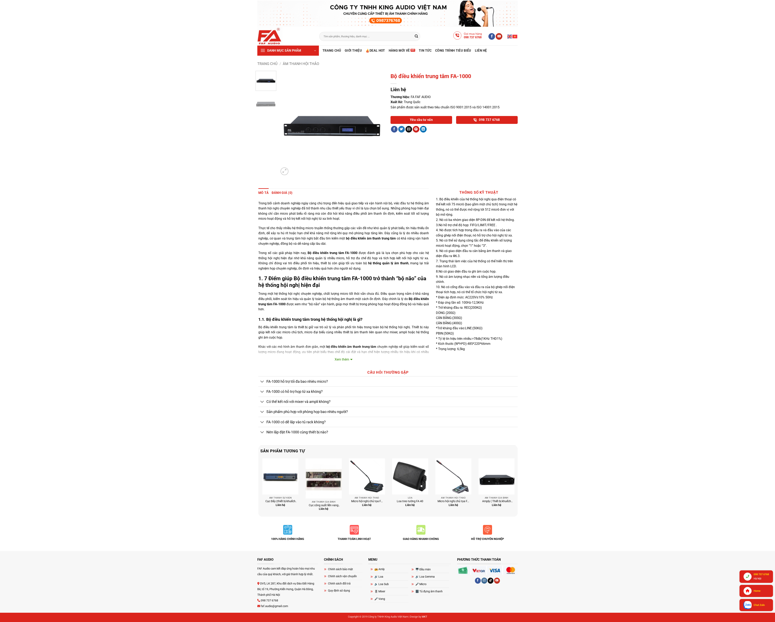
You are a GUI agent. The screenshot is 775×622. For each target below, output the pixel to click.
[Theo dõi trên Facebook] (491, 36)
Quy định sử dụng (339, 590)
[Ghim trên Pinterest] (416, 129)
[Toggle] (262, 381)
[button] (288, 51)
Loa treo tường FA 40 (410, 501)
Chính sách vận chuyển (342, 576)
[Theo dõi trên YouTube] (499, 36)
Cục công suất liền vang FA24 (323, 505)
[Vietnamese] (515, 36)
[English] (509, 36)
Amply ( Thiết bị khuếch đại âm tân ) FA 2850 (496, 501)
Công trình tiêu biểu (453, 50)
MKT (424, 616)
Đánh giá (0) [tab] (282, 193)
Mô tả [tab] (263, 193)
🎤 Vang (379, 598)
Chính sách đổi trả (339, 583)
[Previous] (286, 123)
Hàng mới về (399, 50)
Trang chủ (332, 50)
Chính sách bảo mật (340, 569)
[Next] (377, 123)
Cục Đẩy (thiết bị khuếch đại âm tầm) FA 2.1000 (280, 501)
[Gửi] (416, 36)
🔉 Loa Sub (381, 584)
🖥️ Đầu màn (423, 569)
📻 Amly (379, 569)
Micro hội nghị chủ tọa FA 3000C (453, 501)
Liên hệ (481, 50)
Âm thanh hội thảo (301, 64)
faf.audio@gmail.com (274, 606)
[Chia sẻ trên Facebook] (394, 129)
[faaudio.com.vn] (285, 36)
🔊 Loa (378, 576)
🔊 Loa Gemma (425, 576)
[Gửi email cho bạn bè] (408, 129)
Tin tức (425, 50)
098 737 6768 (489, 120)
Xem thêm (342, 359)
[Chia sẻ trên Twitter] (401, 129)
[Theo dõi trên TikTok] (490, 581)
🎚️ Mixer (379, 591)
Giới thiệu (353, 50)
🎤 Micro (420, 584)
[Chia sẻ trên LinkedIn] (423, 129)
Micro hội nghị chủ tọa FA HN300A (367, 501)
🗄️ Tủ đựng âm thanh (429, 591)
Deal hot (377, 50)
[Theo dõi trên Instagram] (484, 581)
